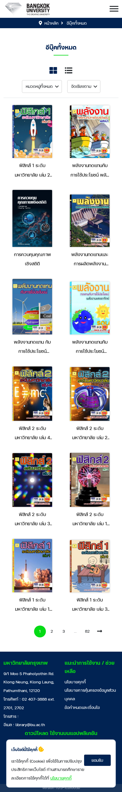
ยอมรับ (97, 760)
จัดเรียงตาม (81, 86)
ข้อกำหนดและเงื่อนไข (82, 707)
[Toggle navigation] (114, 9)
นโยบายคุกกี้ (75, 682)
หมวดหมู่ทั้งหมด (39, 86)
